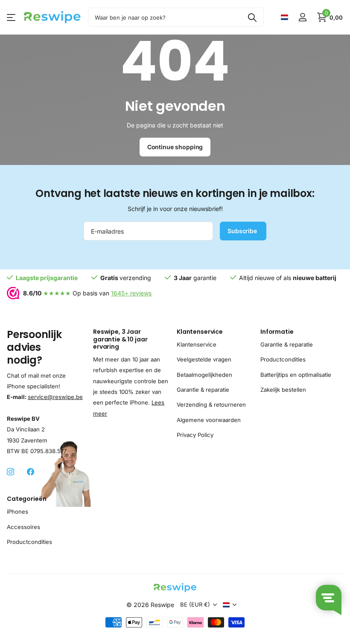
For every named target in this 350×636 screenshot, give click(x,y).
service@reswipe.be (55, 396)
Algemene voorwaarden (209, 419)
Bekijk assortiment (12, 17)
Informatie (277, 331)
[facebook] (30, 472)
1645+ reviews (131, 293)
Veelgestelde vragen (204, 359)
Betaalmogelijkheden (204, 374)
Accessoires (23, 526)
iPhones (17, 511)
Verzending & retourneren (211, 404)
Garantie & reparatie (203, 389)
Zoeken (252, 17)
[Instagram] (10, 472)
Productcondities (283, 359)
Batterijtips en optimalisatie (295, 374)
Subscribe (243, 230)
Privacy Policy (195, 434)
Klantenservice (200, 331)
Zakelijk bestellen (283, 389)
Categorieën (26, 498)
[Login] (302, 17)
